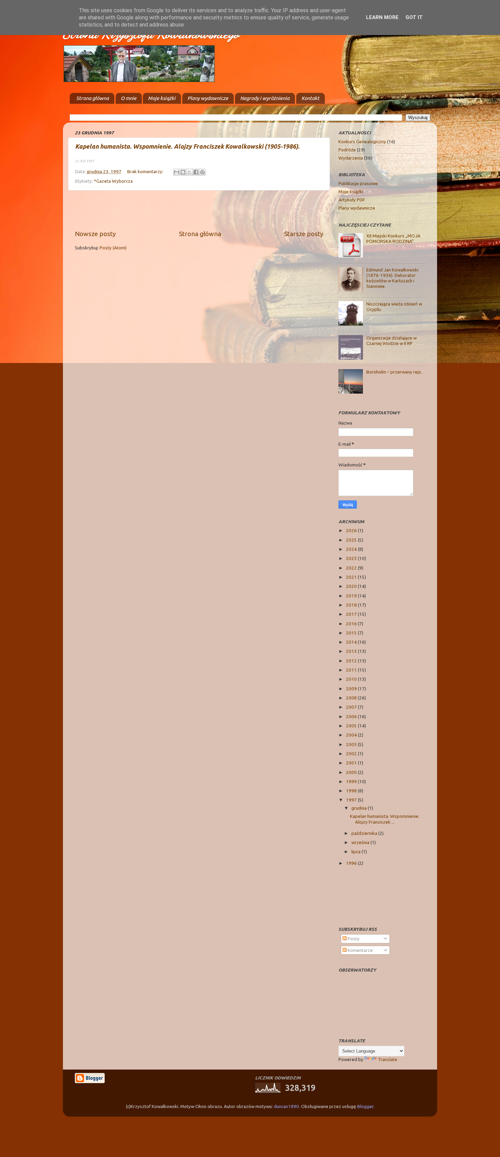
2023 (352, 558)
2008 (352, 697)
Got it (414, 17)
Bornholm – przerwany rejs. (394, 372)
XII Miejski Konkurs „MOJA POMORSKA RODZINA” (393, 238)
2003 (352, 744)
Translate (387, 1059)
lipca (356, 851)
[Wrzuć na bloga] (183, 172)
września (360, 842)
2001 (352, 762)
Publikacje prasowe (358, 183)
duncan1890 (286, 1106)
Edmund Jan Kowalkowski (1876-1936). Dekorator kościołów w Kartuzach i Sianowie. (392, 278)
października (364, 833)
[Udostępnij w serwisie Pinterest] (202, 172)
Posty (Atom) (113, 247)
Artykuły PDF (351, 199)
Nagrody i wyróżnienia (264, 98)
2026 (352, 530)
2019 (352, 595)
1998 (352, 790)
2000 (352, 772)
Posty (353, 938)
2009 (352, 688)
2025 (352, 540)
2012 (352, 660)
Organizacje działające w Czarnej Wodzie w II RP (391, 340)
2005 (352, 725)
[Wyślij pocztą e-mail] (176, 172)
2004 (352, 735)
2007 (352, 707)
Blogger (365, 1106)
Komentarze (360, 950)
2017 (352, 614)
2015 (352, 632)
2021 (352, 577)
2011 (352, 670)
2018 (352, 605)
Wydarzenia (350, 158)
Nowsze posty (95, 233)
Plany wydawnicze (207, 98)
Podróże (347, 149)
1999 (352, 781)
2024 (352, 549)
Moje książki (162, 98)
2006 (352, 716)
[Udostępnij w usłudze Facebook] (196, 172)
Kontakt (310, 98)
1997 (352, 800)
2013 (352, 651)
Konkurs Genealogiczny (362, 141)
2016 (352, 623)
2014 (352, 642)
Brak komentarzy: (145, 171)
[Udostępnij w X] (189, 172)
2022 (352, 568)
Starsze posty (303, 233)
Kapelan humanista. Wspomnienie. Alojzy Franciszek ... (384, 818)
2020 (352, 586)
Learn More (382, 17)
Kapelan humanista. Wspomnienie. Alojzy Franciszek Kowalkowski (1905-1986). (187, 146)
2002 (352, 753)
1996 (352, 863)
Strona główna (92, 98)
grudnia (359, 808)
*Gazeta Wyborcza (113, 181)
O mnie (128, 98)
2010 (352, 679)
